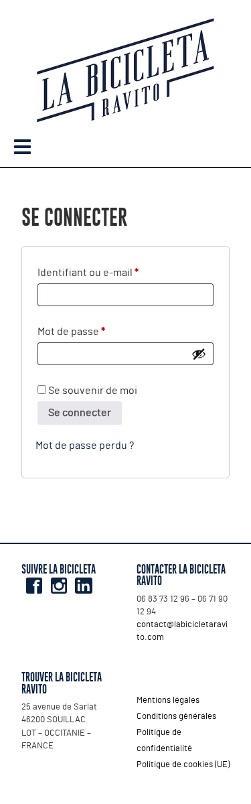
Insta (58, 586)
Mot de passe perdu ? (84, 445)
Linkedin (83, 586)
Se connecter (79, 412)
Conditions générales (176, 716)
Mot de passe (97, 331)
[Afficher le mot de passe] (198, 353)
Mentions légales (168, 700)
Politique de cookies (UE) (183, 764)
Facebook (33, 586)
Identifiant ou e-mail (113, 272)
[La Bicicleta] (125, 73)
